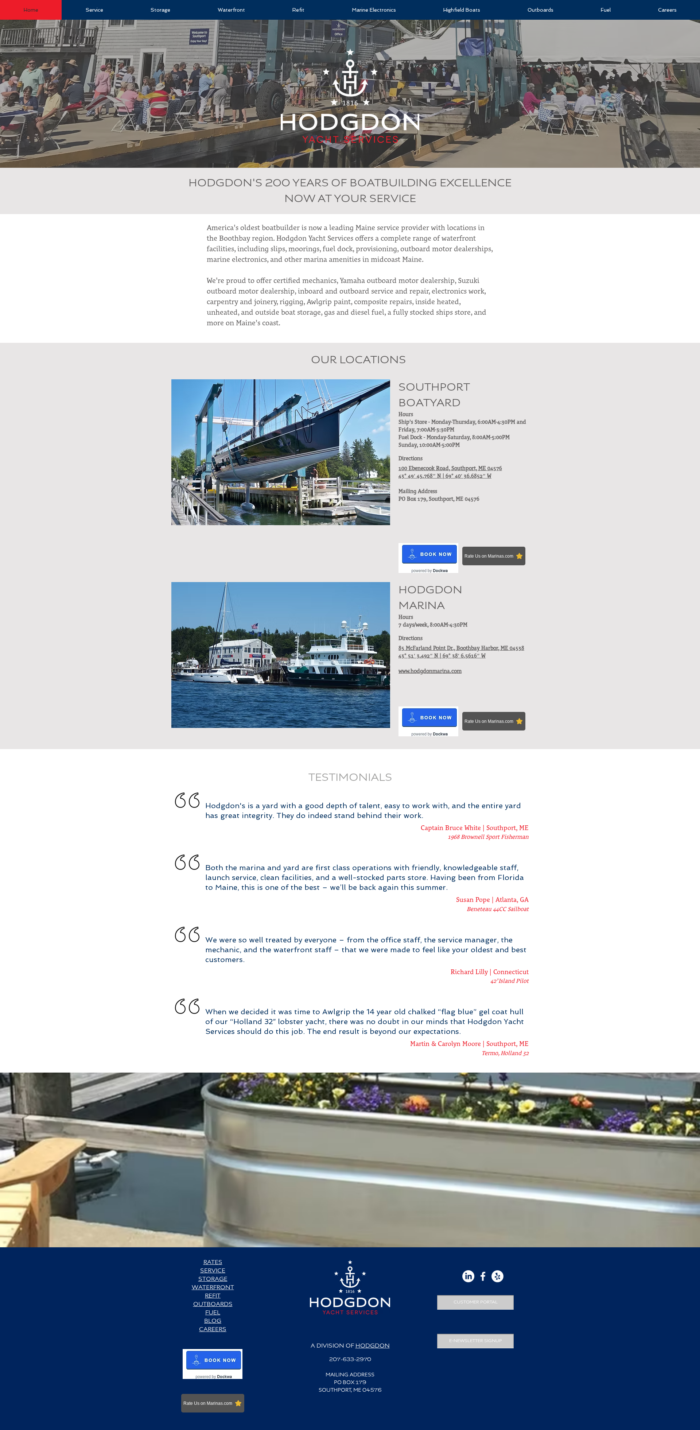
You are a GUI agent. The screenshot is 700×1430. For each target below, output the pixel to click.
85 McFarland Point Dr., (427, 648)
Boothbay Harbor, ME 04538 (490, 648)
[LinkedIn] (468, 1276)
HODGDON (372, 1346)
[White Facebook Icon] (483, 1276)
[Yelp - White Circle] (497, 1276)
